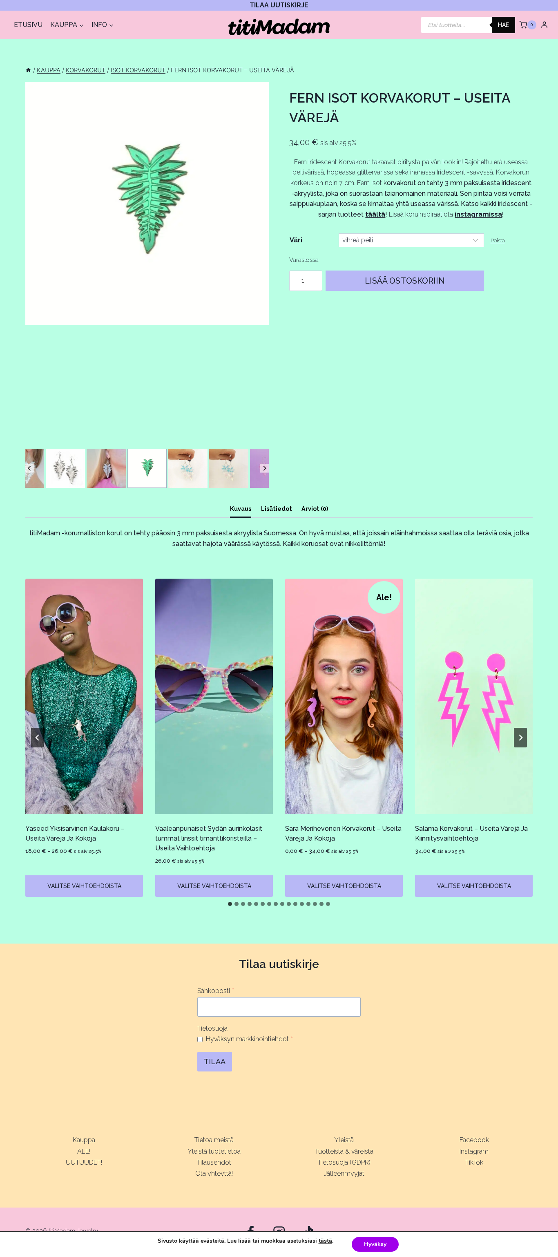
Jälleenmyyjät (344, 1173)
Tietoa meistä (214, 1140)
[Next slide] (264, 468)
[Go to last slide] (37, 737)
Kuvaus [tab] (240, 508)
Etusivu (28, 25)
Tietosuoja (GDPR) (344, 1162)
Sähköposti (215, 991)
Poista (498, 240)
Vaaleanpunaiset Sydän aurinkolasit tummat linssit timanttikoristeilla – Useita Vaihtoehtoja (208, 838)
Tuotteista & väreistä (344, 1151)
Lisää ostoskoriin (405, 281)
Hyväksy (375, 1244)
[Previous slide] (29, 468)
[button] (65, 468)
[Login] (544, 24)
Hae (503, 25)
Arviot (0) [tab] (314, 508)
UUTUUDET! (84, 1162)
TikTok (474, 1162)
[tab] (230, 904)
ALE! (83, 1151)
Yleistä (344, 1140)
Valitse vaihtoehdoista (84, 886)
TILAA (214, 1061)
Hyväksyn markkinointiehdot (249, 1039)
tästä (325, 1240)
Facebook (474, 1140)
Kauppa (84, 1140)
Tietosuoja (212, 1028)
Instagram (474, 1151)
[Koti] (28, 70)
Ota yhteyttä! (214, 1173)
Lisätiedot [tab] (276, 508)
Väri (296, 240)
